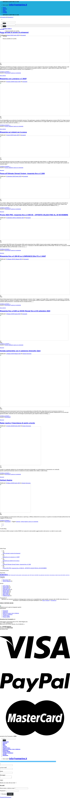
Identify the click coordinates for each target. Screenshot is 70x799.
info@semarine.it (18, 4)
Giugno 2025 (6, 587)
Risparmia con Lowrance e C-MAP (13, 79)
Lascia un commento (16, 73)
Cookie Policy (6, 615)
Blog (4, 744)
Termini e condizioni (7, 614)
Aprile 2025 (5, 588)
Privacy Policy (6, 748)
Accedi (10, 794)
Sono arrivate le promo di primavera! (14, 32)
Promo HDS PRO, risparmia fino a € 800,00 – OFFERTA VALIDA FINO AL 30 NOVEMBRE (34, 215)
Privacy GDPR (6, 617)
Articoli (4, 11)
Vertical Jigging (6, 480)
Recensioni (2, 29)
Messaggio (2, 775)
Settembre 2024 (6, 589)
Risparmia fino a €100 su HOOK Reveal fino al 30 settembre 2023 (25, 311)
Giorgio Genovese (27, 353)
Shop (4, 10)
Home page (6, 741)
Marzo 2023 (5, 594)
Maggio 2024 (6, 590)
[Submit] (4, 24)
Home (4, 7)
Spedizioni (5, 612)
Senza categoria (3, 75)
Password (3, 790)
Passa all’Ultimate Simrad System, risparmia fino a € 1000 (22, 173)
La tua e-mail (3, 767)
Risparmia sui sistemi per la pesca (13, 132)
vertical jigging (24, 521)
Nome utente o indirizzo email (7, 788)
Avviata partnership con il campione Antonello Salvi (20, 351)
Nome (1, 771)
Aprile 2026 (5, 585)
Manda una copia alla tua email (7, 782)
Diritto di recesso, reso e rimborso (11, 613)
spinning (18, 521)
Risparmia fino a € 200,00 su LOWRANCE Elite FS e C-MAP (23, 256)
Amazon (47, 600)
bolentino (4, 574)
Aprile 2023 (5, 593)
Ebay (43, 600)
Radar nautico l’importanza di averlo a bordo (17, 423)
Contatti (5, 12)
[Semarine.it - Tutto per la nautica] (6, 17)
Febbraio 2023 (6, 595)
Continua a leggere (5, 71)
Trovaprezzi (53, 600)
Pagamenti (5, 610)
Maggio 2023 (6, 592)
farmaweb (23, 35)
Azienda (5, 8)
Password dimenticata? (5, 797)
